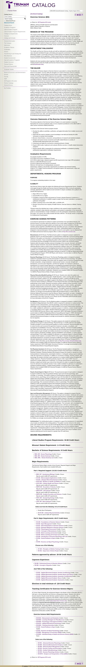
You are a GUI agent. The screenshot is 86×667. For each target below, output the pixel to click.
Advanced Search (9, 22)
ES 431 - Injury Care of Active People (48, 550)
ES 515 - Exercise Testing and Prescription (50, 648)
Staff (5, 78)
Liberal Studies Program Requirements (14, 31)
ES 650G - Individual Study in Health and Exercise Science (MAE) (54, 634)
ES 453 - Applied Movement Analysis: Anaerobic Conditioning (54, 576)
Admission (7, 45)
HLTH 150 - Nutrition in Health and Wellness (48, 481)
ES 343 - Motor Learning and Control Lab (48, 534)
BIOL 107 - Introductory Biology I (45, 474)
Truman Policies (8, 64)
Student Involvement (9, 58)
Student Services (9, 62)
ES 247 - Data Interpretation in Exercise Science (49, 525)
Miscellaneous (8, 55)
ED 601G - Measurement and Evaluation (47, 618)
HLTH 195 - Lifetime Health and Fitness (47, 483)
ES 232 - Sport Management (44, 523)
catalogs (26, 666)
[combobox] (66, 11)
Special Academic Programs (12, 60)
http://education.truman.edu (58, 600)
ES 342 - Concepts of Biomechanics (46, 531)
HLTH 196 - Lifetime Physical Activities (49, 512)
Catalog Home (8, 25)
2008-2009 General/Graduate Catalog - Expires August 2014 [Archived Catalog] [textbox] (66, 10)
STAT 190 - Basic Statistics (44, 501)
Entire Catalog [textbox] (8, 16)
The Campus (7, 43)
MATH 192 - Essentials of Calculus (46, 487)
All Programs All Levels (10, 81)
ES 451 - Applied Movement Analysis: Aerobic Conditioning (53, 572)
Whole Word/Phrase (10, 20)
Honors (6, 51)
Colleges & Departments (11, 33)
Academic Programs (9, 27)
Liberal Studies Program (10, 29)
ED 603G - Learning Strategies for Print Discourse (50, 619)
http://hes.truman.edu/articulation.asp (70, 340)
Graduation (7, 49)
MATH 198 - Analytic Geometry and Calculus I (49, 494)
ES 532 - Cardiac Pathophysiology (47, 650)
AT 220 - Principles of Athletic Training (49, 549)
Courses (6, 36)
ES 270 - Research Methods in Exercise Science (49, 527)
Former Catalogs (8, 83)
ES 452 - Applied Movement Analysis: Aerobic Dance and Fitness (54, 574)
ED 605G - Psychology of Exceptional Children (49, 621)
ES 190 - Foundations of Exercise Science (48, 522)
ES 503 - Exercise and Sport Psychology (47, 541)
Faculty (6, 76)
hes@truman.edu (38, 64)
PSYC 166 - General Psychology (45, 497)
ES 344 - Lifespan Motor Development (47, 479)
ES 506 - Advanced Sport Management (49, 646)
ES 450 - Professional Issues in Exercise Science (48, 563)
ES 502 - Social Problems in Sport (45, 538)
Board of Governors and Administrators (15, 72)
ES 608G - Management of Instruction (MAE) (48, 632)
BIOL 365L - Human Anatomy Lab (44, 457)
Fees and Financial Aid (10, 66)
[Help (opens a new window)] (82, 15)
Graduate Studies (9, 69)
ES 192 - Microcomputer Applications (46, 478)
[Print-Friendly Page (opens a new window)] (80, 15)
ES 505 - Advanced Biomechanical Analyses (50, 644)
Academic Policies (9, 47)
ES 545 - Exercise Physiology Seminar (49, 652)
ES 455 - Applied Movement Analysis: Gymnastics (50, 580)
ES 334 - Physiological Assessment (46, 529)
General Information (9, 41)
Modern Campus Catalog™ (57, 666)
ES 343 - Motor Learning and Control (46, 533)
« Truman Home (12, 10)
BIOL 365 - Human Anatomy (42, 456)
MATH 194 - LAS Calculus (43, 490)
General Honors (8, 85)
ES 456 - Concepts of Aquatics (43, 565)
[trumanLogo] (17, 8)
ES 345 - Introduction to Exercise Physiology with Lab (51, 536)
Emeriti (6, 74)
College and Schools (9, 38)
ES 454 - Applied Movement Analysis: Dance (49, 578)
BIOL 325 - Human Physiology (43, 454)
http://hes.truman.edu (69, 231)
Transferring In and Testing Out (12, 53)
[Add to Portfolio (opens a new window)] (78, 15)
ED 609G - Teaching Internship (45, 625)
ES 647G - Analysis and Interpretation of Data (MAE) (53, 654)
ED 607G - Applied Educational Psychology (48, 623)
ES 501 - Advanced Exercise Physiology (49, 643)
